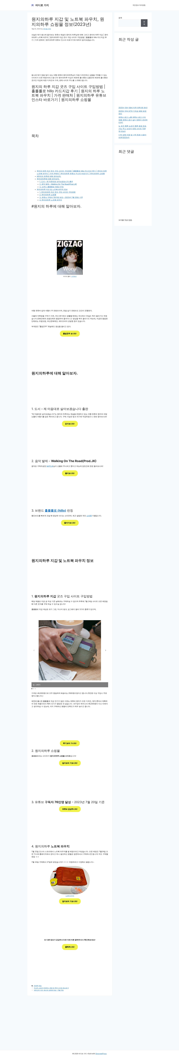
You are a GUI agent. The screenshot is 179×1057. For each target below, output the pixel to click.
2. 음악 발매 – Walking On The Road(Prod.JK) (58, 184)
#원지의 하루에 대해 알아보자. (49, 176)
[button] (105, 650)
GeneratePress (101, 1054)
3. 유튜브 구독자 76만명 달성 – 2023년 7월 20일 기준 (61, 197)
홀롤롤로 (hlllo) (55, 510)
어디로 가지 (42, 5)
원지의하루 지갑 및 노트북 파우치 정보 (52, 189)
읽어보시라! (70, 424)
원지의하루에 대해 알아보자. (48, 179)
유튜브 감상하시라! (69, 809)
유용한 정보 (38, 986)
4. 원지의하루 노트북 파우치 (50, 200)
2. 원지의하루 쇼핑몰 (47, 195)
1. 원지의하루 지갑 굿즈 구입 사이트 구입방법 (57, 192)
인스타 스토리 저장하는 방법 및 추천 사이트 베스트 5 (51, 988)
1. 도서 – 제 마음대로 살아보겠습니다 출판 (56, 182)
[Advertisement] (69, 58)
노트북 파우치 (70, 896)
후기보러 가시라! (70, 743)
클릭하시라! (70, 947)
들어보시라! (70, 473)
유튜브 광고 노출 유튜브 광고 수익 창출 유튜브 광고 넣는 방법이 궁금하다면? (133, 120)
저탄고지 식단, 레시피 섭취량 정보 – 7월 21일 (49, 990)
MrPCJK (50, 466)
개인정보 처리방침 (139, 5)
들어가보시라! (69, 523)
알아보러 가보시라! (69, 763)
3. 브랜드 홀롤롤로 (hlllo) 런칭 (51, 187)
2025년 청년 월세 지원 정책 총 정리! (133, 108)
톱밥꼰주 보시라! (70, 334)
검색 (120, 18)
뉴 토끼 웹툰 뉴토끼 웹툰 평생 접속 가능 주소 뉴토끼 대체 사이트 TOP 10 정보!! (132, 128)
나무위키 (74, 276)
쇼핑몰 (89, 516)
